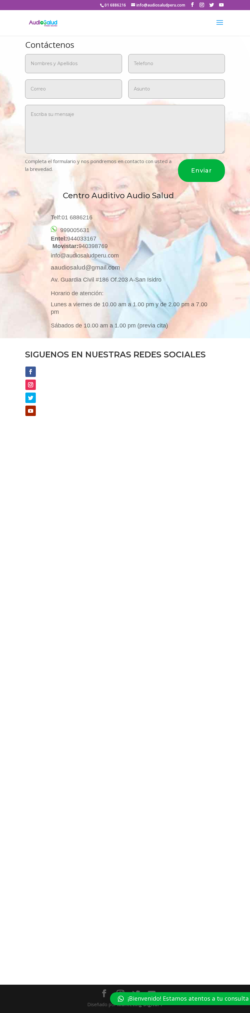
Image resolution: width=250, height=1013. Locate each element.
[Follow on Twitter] (30, 398)
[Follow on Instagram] (30, 385)
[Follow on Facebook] (30, 372)
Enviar (201, 170)
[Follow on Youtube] (30, 411)
